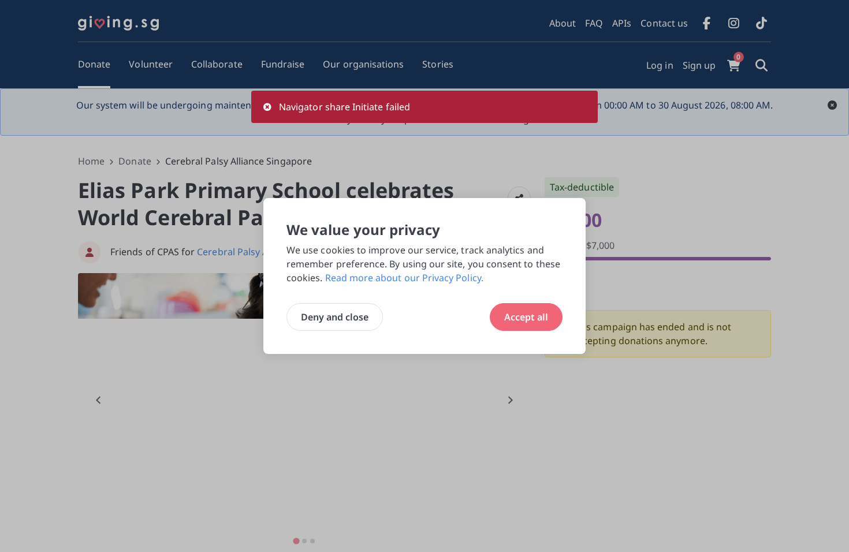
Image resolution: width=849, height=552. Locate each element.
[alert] (424, 107)
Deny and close (334, 317)
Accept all (526, 317)
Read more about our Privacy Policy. (404, 277)
